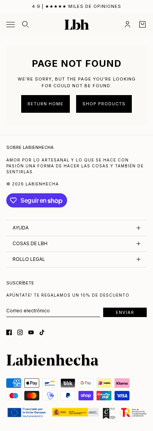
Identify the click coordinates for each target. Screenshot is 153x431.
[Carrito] (142, 24)
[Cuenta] (127, 24)
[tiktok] (42, 332)
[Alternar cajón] (10, 24)
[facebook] (9, 332)
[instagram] (20, 332)
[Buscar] (25, 24)
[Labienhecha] (76, 24)
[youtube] (31, 332)
